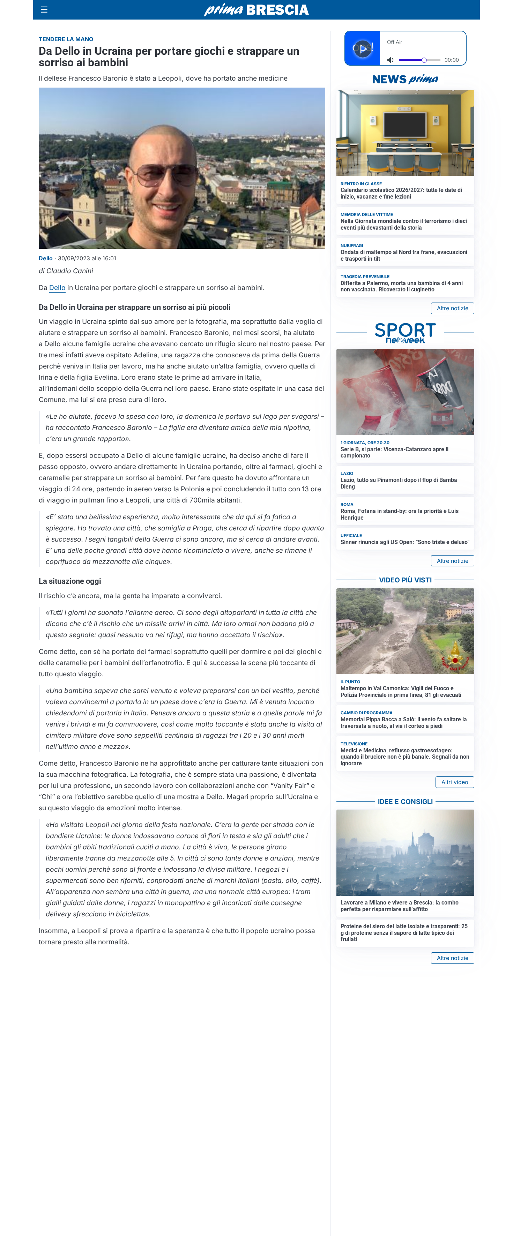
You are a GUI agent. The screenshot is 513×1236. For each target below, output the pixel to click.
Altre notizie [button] (452, 308)
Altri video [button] (454, 782)
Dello (57, 287)
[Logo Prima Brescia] (256, 10)
